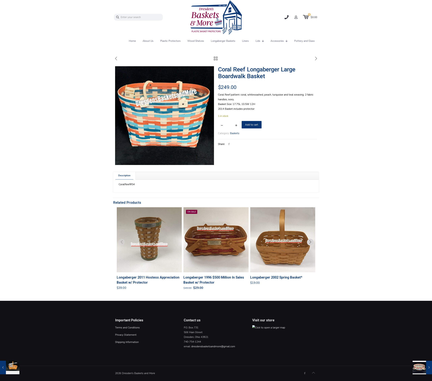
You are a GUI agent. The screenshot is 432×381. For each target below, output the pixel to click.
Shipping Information (127, 342)
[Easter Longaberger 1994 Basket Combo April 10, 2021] (9, 367)
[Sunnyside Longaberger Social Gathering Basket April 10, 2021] (422, 367)
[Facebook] (304, 373)
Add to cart (251, 124)
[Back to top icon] (313, 372)
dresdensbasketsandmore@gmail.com (213, 346)
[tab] (124, 175)
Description (124, 175)
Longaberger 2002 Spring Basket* (276, 277)
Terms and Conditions (127, 327)
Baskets (234, 133)
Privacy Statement (126, 335)
